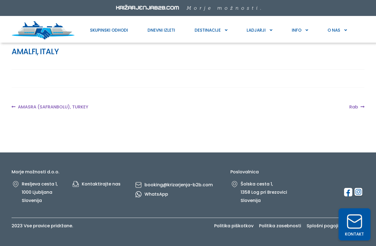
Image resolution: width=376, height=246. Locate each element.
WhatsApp (156, 194)
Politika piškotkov (234, 226)
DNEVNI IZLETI (161, 30)
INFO (296, 30)
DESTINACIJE (208, 30)
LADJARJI (256, 30)
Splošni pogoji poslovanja (335, 226)
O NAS (334, 30)
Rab (355, 107)
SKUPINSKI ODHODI (109, 30)
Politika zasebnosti (280, 226)
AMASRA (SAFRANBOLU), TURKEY (53, 107)
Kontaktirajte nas (101, 184)
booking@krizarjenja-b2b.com (179, 185)
